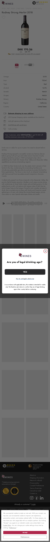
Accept (25, 532)
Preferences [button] (12, 528)
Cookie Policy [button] (7, 525)
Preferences (25, 537)
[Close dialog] (45, 251)
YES (25, 272)
